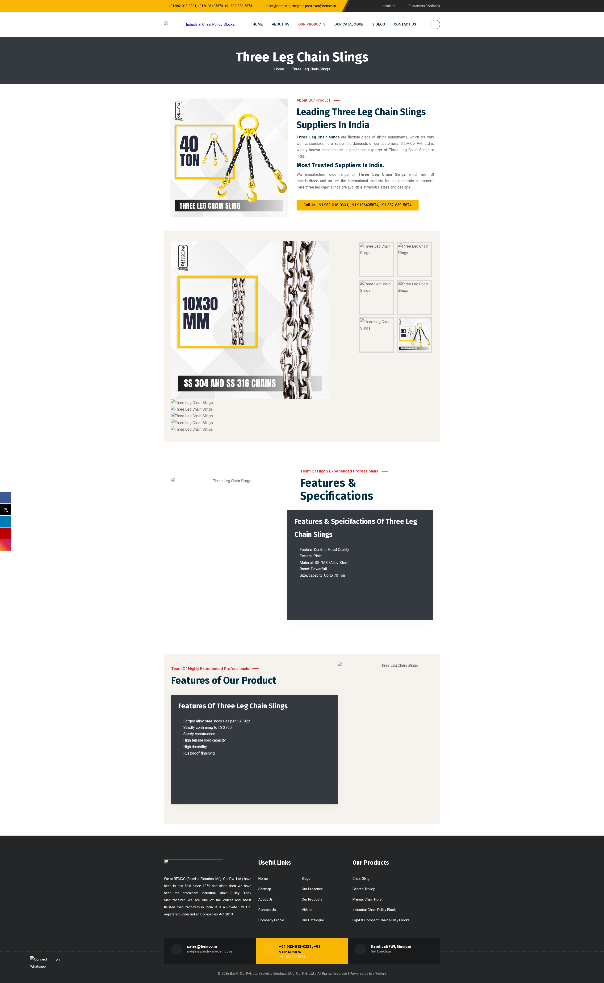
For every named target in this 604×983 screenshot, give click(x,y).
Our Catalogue (313, 920)
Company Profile (271, 920)
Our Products (312, 899)
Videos (307, 910)
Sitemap (264, 889)
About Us (265, 899)
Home (279, 69)
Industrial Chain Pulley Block (374, 910)
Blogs (306, 878)
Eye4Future (377, 973)
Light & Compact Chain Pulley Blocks (381, 920)
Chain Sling (360, 878)
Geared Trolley (363, 889)
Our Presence (312, 889)
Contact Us (267, 910)
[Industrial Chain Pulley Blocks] (199, 24)
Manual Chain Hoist (367, 899)
